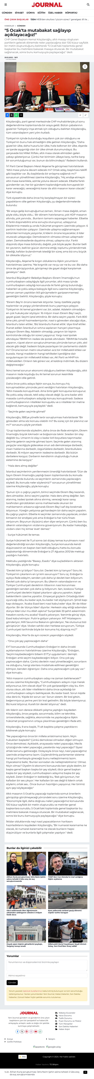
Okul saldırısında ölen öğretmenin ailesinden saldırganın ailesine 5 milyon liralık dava (24, 912)
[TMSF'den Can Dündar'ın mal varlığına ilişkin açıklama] (68, 863)
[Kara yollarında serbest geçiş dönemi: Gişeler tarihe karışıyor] (68, 897)
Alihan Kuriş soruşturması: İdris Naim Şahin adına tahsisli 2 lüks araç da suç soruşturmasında (26, 879)
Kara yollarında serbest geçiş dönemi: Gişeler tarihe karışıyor (65, 911)
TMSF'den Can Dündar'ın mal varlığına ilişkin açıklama (65, 878)
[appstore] (39, 1047)
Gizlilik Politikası (14, 1042)
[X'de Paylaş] (12, 115)
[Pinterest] (27, 1031)
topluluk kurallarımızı (33, 991)
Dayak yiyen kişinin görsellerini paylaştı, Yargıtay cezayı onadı (24, 945)
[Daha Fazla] (21, 115)
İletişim (51, 1039)
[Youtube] (36, 1031)
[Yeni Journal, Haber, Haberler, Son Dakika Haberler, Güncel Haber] (47, 4)
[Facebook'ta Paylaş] (7, 115)
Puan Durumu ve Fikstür (70, 1021)
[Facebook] (18, 1031)
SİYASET (19, 12)
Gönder (12, 982)
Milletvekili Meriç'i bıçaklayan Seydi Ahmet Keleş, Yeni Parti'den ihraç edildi (67, 945)
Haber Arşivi (64, 1029)
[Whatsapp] (40, 1031)
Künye (10, 1039)
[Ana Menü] (6, 4)
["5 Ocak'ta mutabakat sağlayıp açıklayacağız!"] (47, 87)
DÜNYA (31, 12)
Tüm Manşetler (66, 1024)
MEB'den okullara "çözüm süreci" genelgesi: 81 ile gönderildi (60, 19)
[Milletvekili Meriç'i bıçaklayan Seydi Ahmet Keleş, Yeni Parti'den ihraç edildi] (68, 930)
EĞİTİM (41, 12)
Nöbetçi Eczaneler (67, 1013)
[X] (22, 1031)
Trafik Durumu (65, 1018)
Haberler (9, 26)
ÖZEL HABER (55, 12)
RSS (24, 1057)
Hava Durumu (65, 1015)
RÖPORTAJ (71, 12)
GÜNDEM (7, 12)
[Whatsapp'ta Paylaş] (16, 115)
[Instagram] (31, 1031)
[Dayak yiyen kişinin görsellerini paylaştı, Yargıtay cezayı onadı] (26, 930)
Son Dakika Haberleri (68, 1026)
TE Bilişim (54, 1064)
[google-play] (53, 1047)
